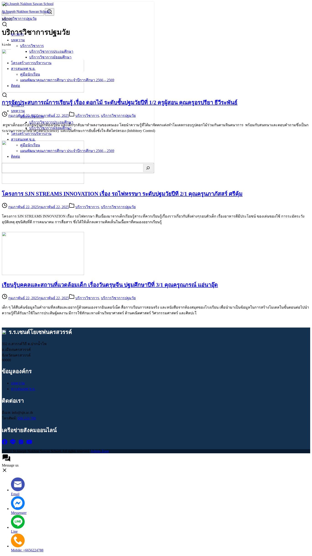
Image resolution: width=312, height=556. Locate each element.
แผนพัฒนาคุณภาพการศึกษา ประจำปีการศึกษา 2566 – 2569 (67, 80)
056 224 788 (27, 418)
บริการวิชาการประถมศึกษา (51, 51)
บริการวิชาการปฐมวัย (118, 207)
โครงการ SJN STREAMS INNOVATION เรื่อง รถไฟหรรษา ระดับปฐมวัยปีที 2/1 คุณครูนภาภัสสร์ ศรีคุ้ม (122, 194)
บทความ (18, 40)
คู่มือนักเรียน (30, 74)
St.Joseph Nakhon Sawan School (26, 11)
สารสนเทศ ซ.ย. (23, 69)
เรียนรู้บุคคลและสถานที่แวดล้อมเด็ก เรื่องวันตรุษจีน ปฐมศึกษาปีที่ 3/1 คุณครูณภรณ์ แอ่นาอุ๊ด (110, 285)
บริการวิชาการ (32, 46)
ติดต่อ (15, 86)
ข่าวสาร (17, 34)
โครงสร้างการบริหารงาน (31, 63)
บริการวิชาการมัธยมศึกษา (50, 57)
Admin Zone (99, 451)
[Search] (148, 168)
